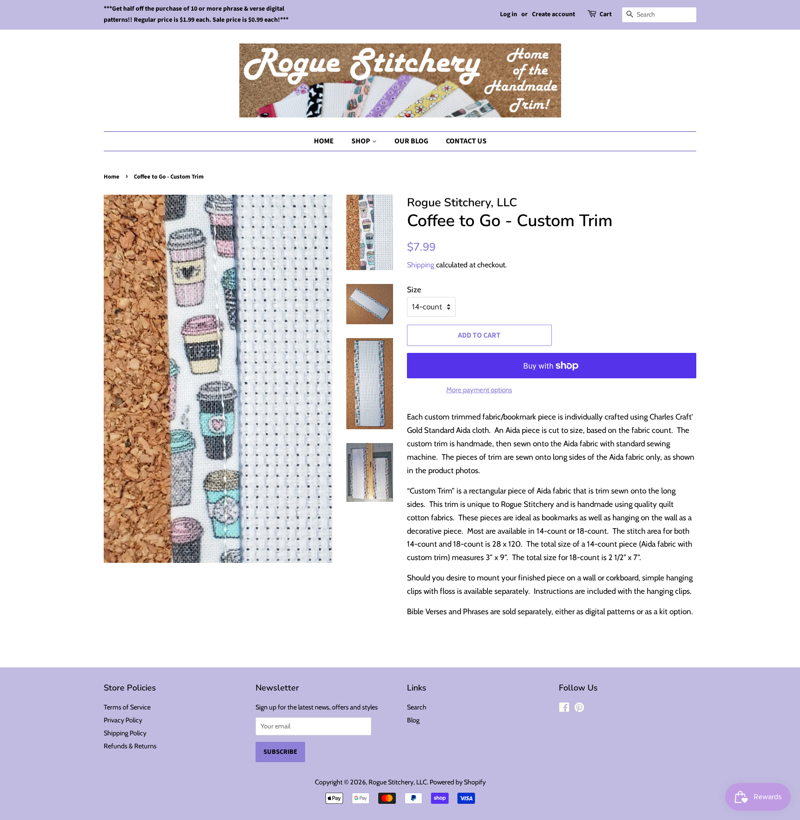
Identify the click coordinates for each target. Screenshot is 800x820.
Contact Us (466, 141)
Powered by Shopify (458, 782)
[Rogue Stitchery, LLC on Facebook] (564, 709)
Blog (413, 720)
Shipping (420, 264)
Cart (606, 14)
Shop (361, 141)
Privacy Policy (123, 720)
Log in (508, 14)
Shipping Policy (125, 733)
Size (414, 289)
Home (324, 141)
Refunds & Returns (130, 746)
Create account (553, 14)
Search (416, 707)
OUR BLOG (411, 141)
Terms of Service (127, 707)
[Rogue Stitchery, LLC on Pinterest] (579, 709)
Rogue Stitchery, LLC (398, 782)
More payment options (479, 390)
